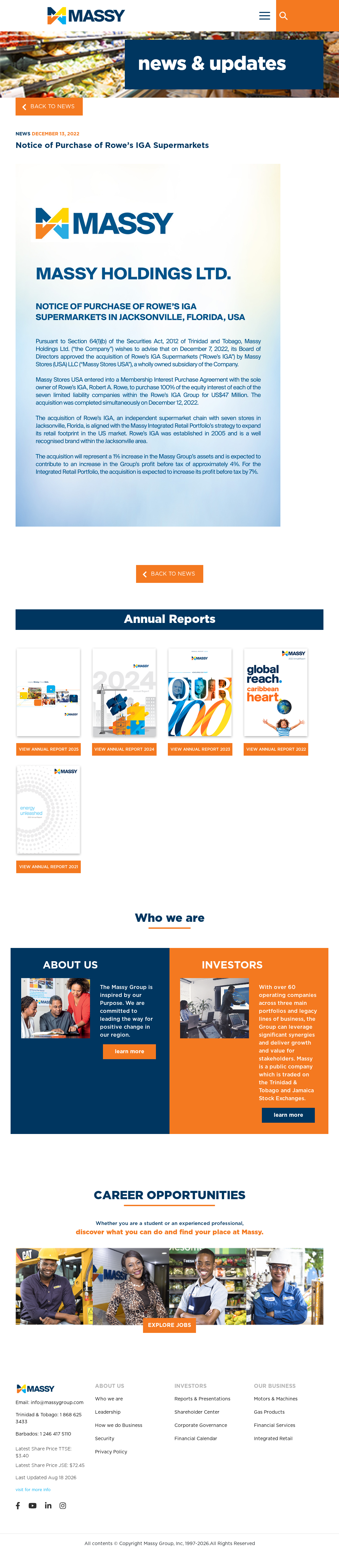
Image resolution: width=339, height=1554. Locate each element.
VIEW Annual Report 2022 (276, 749)
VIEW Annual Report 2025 (48, 749)
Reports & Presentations (202, 1399)
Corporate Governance (200, 1425)
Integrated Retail (273, 1438)
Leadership (108, 1412)
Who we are (109, 1399)
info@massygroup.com (57, 1402)
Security (104, 1438)
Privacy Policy (111, 1452)
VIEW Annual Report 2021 (48, 867)
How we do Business (118, 1425)
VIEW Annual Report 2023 (200, 749)
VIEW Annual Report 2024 (124, 749)
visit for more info (33, 1490)
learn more (129, 1051)
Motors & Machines (276, 1399)
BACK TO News (51, 106)
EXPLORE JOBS (169, 1325)
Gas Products (269, 1412)
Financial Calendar (195, 1438)
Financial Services (274, 1425)
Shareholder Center (196, 1412)
